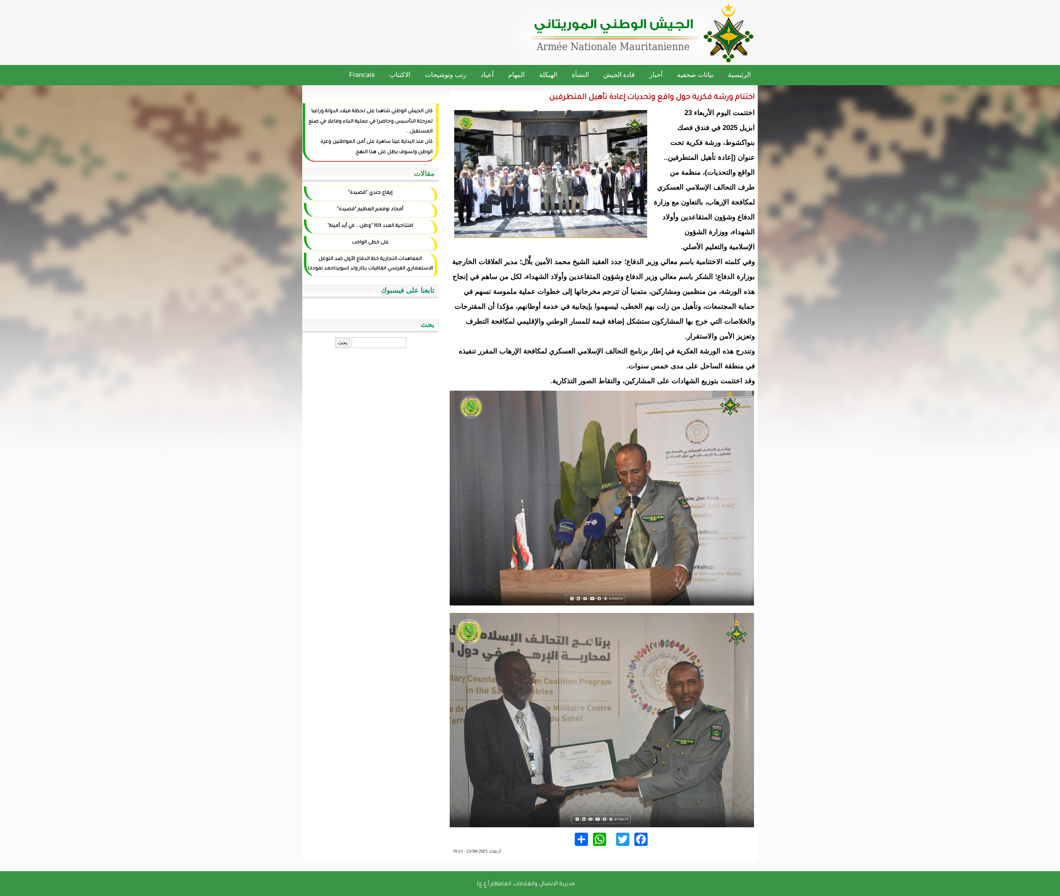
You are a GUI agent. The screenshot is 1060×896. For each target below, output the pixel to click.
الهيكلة (548, 74)
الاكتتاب (399, 74)
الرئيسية (739, 74)
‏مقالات (424, 174)
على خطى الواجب (370, 242)
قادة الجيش (619, 74)
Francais (362, 74)
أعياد (487, 74)
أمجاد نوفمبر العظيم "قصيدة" (370, 209)
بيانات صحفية (695, 74)
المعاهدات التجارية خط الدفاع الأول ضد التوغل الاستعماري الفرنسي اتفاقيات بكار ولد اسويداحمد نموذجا (370, 264)
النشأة (580, 74)
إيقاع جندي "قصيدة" (370, 193)
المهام (516, 74)
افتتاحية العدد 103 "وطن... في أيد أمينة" (370, 226)
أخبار (655, 74)
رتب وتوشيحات (445, 74)
